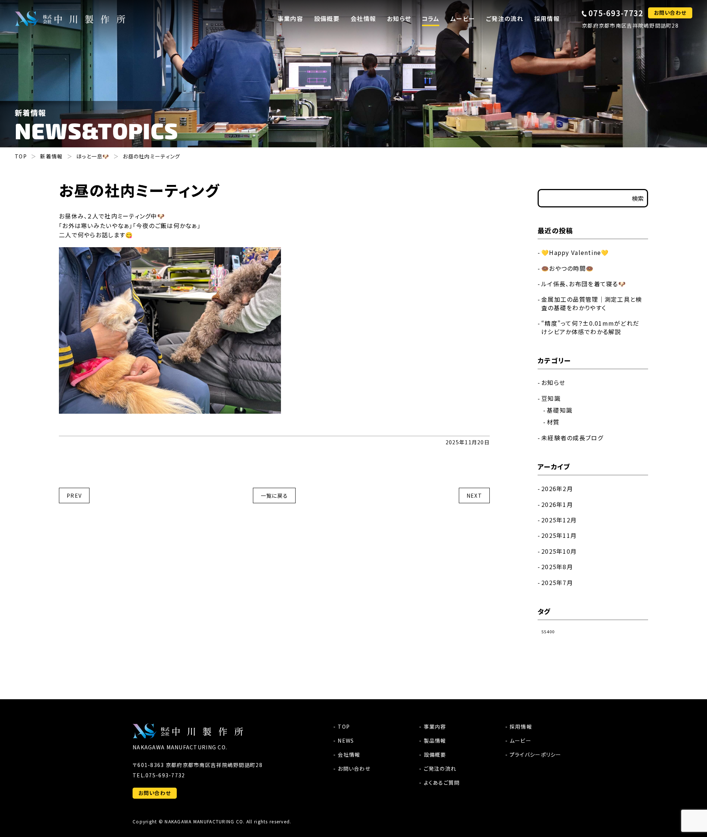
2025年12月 (559, 519)
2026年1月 (557, 504)
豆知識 (550, 398)
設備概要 (435, 754)
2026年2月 (557, 488)
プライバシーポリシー (536, 754)
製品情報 (435, 740)
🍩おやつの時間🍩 (567, 268)
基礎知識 (559, 410)
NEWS (346, 740)
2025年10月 (559, 551)
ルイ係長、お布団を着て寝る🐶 (583, 283)
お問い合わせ (670, 12)
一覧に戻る (274, 495)
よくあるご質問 (442, 782)
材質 (553, 421)
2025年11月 (559, 535)
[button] (290, 18)
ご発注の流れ (440, 768)
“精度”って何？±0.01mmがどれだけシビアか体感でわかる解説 (590, 327)
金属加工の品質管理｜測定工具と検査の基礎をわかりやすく (591, 303)
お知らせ (399, 18)
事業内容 (435, 726)
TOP (344, 726)
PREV (74, 495)
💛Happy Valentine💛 (575, 252)
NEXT (474, 495)
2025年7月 (557, 582)
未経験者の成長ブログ (572, 437)
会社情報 (349, 754)
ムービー (520, 740)
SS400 (548, 631)
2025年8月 (557, 566)
